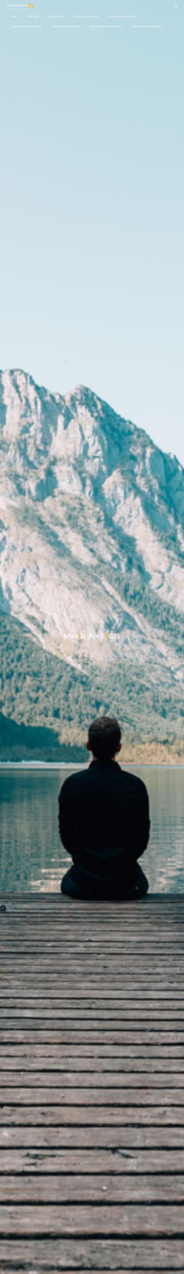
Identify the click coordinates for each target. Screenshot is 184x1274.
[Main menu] (175, 6)
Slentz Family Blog (19, 5)
